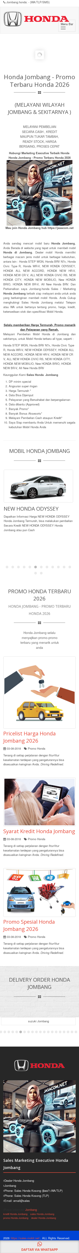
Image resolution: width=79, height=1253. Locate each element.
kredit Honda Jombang (15, 1214)
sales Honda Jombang (42, 1214)
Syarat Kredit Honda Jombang (39, 831)
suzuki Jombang (38, 1021)
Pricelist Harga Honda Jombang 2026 (29, 737)
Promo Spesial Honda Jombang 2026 (29, 925)
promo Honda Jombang (15, 1218)
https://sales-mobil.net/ (25, 1238)
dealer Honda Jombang (43, 1218)
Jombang (31, 1210)
